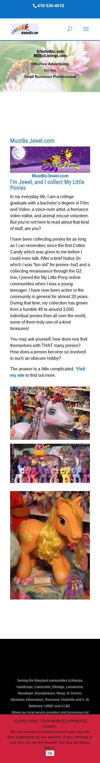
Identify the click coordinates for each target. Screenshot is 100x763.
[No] (93, 738)
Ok (50, 753)
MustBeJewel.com (50, 176)
